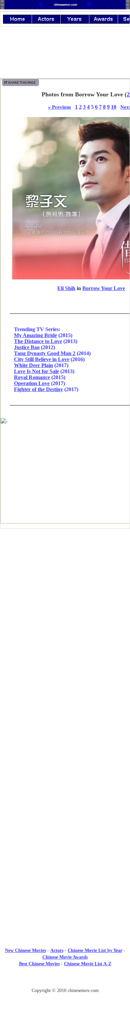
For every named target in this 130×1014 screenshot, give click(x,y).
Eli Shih (66, 288)
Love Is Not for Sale (36, 371)
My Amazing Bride (35, 335)
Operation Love (32, 383)
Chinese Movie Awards (65, 957)
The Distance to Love (38, 341)
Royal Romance (32, 377)
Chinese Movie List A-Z (87, 963)
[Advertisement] (65, 589)
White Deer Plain (33, 365)
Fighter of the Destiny (38, 389)
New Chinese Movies (25, 950)
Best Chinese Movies (39, 963)
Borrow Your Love (103, 288)
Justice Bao (27, 347)
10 (113, 107)
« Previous (59, 107)
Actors (56, 950)
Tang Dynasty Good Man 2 (44, 353)
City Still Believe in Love (41, 359)
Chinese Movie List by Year (95, 950)
